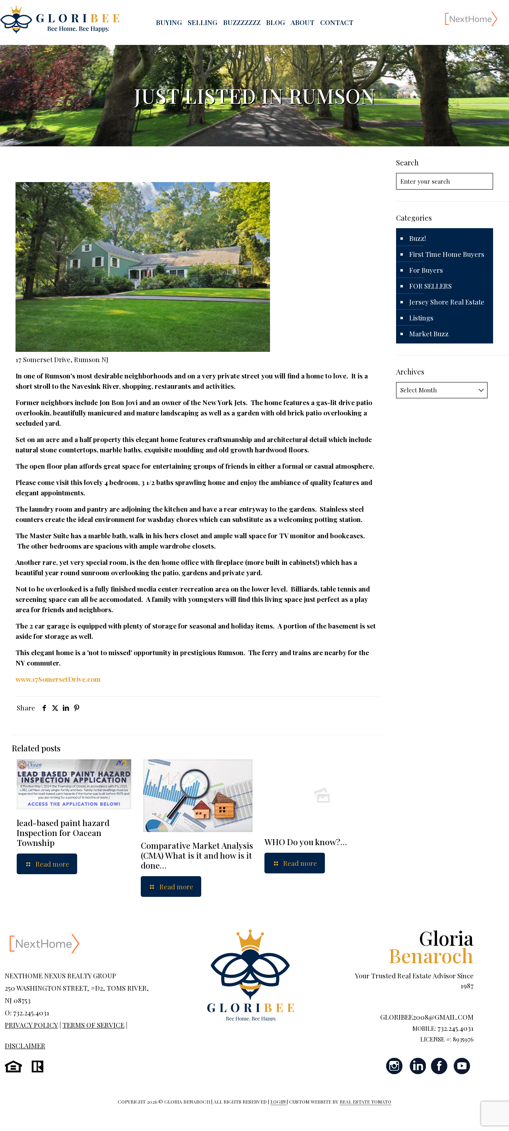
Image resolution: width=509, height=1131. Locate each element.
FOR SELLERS (430, 285)
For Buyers (426, 270)
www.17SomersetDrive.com (58, 679)
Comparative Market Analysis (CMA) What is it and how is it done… (197, 855)
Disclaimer (25, 1045)
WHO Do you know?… (305, 841)
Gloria (431, 946)
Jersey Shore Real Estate (446, 301)
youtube (461, 1066)
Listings (421, 317)
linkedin (417, 1066)
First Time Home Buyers (446, 254)
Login (278, 1101)
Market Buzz (429, 333)
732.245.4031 (455, 1028)
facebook (439, 1066)
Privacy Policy (31, 1024)
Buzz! (417, 238)
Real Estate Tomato (365, 1101)
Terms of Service (93, 1024)
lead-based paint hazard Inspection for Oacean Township (63, 832)
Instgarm (395, 1066)
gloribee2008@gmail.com (427, 1017)
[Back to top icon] (470, 1114)
